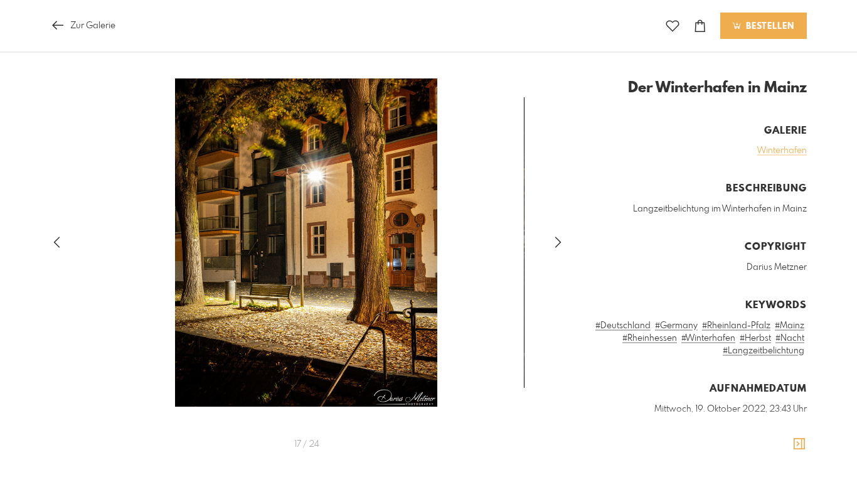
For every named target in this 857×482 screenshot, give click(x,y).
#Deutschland (623, 325)
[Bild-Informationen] (799, 444)
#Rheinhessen (649, 338)
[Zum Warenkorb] (700, 26)
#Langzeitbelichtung (763, 350)
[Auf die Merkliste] (672, 26)
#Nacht (789, 338)
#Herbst (755, 338)
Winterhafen (782, 150)
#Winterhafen (708, 338)
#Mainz (789, 325)
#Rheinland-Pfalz (736, 325)
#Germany (676, 325)
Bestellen (768, 26)
